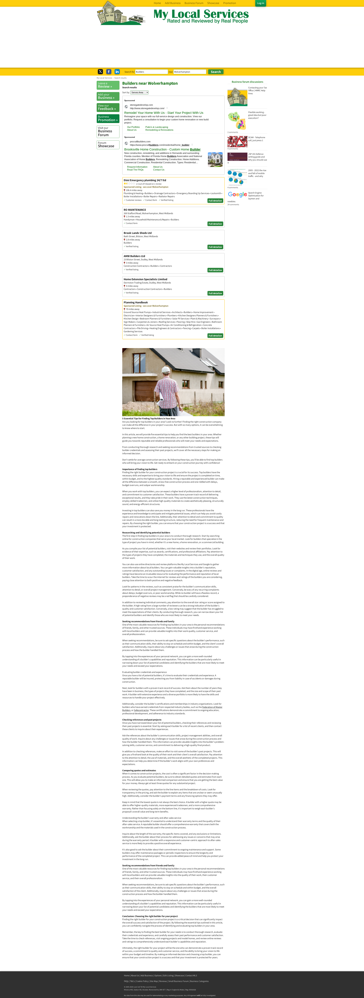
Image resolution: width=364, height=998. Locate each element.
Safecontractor (141, 710)
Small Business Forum (178, 981)
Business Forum (105, 131)
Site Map (154, 981)
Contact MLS (191, 975)
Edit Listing (168, 975)
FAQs (126, 981)
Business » (106, 96)
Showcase (106, 144)
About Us (135, 975)
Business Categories (199, 981)
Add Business (147, 975)
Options (158, 975)
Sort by (125, 92)
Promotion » (108, 118)
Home (127, 975)
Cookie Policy (142, 981)
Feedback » (107, 107)
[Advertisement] (182, 46)
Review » (105, 85)
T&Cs (132, 981)
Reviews (163, 981)
